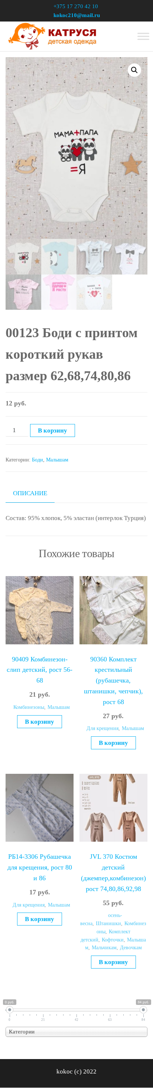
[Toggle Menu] (143, 36)
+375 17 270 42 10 (75, 6)
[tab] (36, 493)
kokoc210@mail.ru (76, 15)
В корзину (52, 430)
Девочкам (131, 947)
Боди (37, 460)
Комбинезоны (28, 707)
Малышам (57, 460)
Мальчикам (104, 947)
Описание (30, 493)
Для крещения (102, 728)
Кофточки (113, 940)
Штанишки (108, 923)
